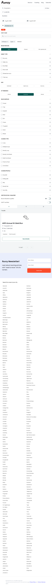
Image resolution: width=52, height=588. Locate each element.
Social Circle (29, 453)
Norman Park (29, 374)
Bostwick (5, 340)
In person (25, 94)
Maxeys (28, 331)
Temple (28, 496)
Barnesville (5, 324)
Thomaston (29, 498)
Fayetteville (5, 491)
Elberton (5, 473)
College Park (5, 407)
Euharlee (5, 484)
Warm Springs (30, 536)
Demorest (5, 453)
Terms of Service (41, 582)
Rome (28, 423)
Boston (4, 338)
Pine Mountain (30, 389)
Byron (4, 365)
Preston (28, 403)
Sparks (28, 459)
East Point (5, 468)
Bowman (4, 344)
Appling (4, 301)
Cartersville (5, 376)
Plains (28, 394)
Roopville (29, 426)
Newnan (28, 369)
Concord (5, 417)
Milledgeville (29, 340)
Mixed (42, 94)
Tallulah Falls (29, 493)
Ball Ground (5, 322)
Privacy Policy (33, 582)
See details (26, 239)
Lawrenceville (30, 306)
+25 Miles (47, 8)
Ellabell (4, 475)
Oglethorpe (29, 378)
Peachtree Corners (31, 385)
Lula (27, 319)
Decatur (4, 450)
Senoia (28, 446)
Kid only (42, 86)
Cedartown (5, 380)
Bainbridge (5, 319)
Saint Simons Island (31, 435)
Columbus (5, 412)
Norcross (29, 371)
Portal (28, 398)
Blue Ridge (5, 333)
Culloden (5, 430)
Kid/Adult (9, 86)
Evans (4, 487)
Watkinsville (29, 543)
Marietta (28, 328)
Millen (28, 342)
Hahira (4, 532)
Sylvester (29, 487)
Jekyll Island (5, 566)
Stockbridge (29, 471)
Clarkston (5, 392)
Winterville (29, 561)
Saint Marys (29, 432)
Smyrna (28, 448)
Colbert (4, 405)
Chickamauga (6, 387)
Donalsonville (6, 455)
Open (9, 49)
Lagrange (29, 297)
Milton (28, 347)
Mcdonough (29, 333)
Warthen (28, 541)
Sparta (28, 462)
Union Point (29, 525)
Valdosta (28, 527)
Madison (28, 326)
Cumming (5, 432)
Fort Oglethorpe (6, 505)
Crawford (5, 428)
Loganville (29, 315)
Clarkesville (5, 389)
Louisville (29, 317)
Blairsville (5, 331)
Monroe (28, 349)
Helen (4, 545)
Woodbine (29, 563)
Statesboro (29, 466)
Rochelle (28, 419)
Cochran (4, 403)
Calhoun (4, 369)
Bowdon (4, 342)
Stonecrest (29, 475)
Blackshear (5, 328)
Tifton (28, 502)
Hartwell (4, 543)
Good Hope (5, 516)
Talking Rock (29, 489)
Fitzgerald (5, 493)
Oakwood (29, 376)
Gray (4, 518)
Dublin (4, 462)
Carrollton (5, 374)
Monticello (29, 353)
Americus (5, 299)
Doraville (5, 457)
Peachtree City (30, 383)
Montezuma (29, 351)
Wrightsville (29, 570)
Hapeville (5, 538)
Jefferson (5, 563)
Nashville (29, 367)
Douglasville (5, 459)
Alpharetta (5, 297)
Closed (25, 49)
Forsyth (4, 502)
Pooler (28, 396)
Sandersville (29, 437)
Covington (5, 426)
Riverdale (29, 414)
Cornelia (4, 423)
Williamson (29, 556)
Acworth (4, 288)
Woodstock (29, 566)
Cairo (4, 367)
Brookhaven (5, 351)
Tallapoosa (29, 491)
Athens (4, 306)
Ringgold (29, 412)
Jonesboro (5, 572)
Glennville (5, 514)
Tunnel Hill (29, 516)
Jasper (4, 561)
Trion (28, 511)
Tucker (28, 514)
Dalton (4, 441)
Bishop (4, 326)
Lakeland (29, 299)
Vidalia (28, 529)
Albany (4, 295)
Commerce (5, 414)
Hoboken (5, 554)
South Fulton (29, 457)
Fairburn (4, 489)
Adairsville (5, 290)
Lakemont (29, 301)
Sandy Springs (30, 439)
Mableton (29, 322)
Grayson (4, 520)
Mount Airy (29, 360)
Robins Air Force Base (31, 417)
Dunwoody (5, 466)
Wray (28, 568)
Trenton (28, 509)
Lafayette (29, 295)
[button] (26, 45)
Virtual (9, 94)
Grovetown (5, 527)
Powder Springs (30, 401)
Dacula (4, 435)
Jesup (4, 568)
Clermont (5, 398)
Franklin (4, 509)
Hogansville (5, 556)
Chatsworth (5, 385)
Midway (28, 338)
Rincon (28, 410)
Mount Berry (29, 362)
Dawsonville (5, 448)
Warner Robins (30, 538)
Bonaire (4, 335)
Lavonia (28, 304)
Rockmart (29, 421)
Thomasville (29, 500)
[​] (8, 206)
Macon (28, 324)
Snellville (28, 450)
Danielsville (5, 444)
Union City (29, 523)
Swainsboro (29, 484)
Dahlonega (5, 437)
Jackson (4, 559)
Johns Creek (5, 570)
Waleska (28, 534)
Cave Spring (5, 378)
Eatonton (5, 471)
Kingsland (29, 290)
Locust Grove (30, 313)
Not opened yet (42, 49)
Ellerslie (4, 480)
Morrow (28, 356)
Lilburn (28, 308)
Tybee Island (29, 518)
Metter (28, 335)
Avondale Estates (7, 317)
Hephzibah (5, 547)
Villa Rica (28, 532)
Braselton (5, 347)
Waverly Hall (29, 545)
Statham (28, 468)
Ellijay (4, 482)
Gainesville (5, 511)
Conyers (4, 419)
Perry (28, 387)
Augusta (4, 313)
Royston (28, 430)
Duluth (4, 464)
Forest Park (5, 500)
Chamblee (5, 383)
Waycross (29, 547)
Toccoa (28, 507)
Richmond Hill (29, 407)
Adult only (25, 86)
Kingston (29, 292)
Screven (28, 444)
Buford (4, 362)
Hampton (5, 536)
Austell (4, 315)
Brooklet (4, 353)
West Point (29, 552)
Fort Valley (5, 507)
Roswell (28, 428)
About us (30, 2)
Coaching (36, 2)
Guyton (4, 529)
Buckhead (5, 360)
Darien (4, 446)
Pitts (28, 392)
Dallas (4, 439)
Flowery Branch (6, 498)
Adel (4, 292)
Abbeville (5, 286)
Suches (28, 478)
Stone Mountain (30, 473)
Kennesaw (29, 288)
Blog (42, 2)
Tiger (28, 505)
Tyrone (28, 520)
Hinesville (5, 552)
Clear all (19, 41)
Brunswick (5, 356)
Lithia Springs (29, 310)
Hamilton (5, 534)
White (28, 554)
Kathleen (29, 286)
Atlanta (4, 308)
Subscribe (48, 2)
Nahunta (28, 365)
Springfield (29, 464)
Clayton (4, 396)
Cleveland (5, 401)
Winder (28, 559)
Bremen (4, 349)
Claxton (4, 394)
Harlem (4, 541)
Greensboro (5, 523)
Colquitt (4, 410)
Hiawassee (5, 550)
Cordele (4, 421)
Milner (28, 344)
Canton (4, 371)
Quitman (28, 405)
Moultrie (28, 358)
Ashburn (4, 304)
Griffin (4, 525)
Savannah (29, 441)
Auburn (4, 310)
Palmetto (29, 380)
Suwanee (29, 482)
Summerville (29, 480)
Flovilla (4, 496)
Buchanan (5, 358)
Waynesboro (29, 550)
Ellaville (4, 478)
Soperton (29, 455)
